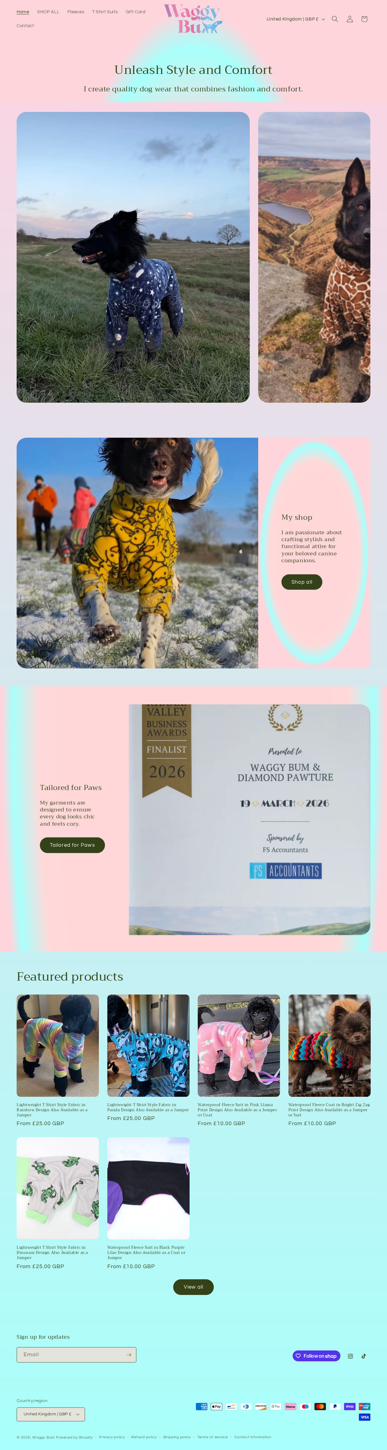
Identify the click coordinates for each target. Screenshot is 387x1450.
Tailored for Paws (72, 845)
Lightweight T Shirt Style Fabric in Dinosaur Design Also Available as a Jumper (52, 1253)
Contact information (253, 1437)
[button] (335, 19)
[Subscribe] (129, 1355)
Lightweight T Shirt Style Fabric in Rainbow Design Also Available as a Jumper (52, 1110)
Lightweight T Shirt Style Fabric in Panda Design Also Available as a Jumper (148, 1108)
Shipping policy (177, 1437)
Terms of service (212, 1437)
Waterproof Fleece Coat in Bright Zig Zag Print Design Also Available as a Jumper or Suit (329, 1110)
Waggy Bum (43, 1437)
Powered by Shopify (74, 1437)
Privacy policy (112, 1437)
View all (193, 1287)
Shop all (301, 582)
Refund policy (144, 1437)
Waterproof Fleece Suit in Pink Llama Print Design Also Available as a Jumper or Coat (237, 1110)
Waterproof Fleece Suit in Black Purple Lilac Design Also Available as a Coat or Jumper (146, 1253)
